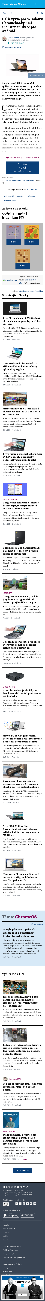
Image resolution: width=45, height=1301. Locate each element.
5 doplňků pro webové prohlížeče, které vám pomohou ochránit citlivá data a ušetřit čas (21, 645)
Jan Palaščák (15, 1079)
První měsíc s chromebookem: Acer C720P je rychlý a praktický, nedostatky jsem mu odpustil (22, 457)
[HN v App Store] (27, 1215)
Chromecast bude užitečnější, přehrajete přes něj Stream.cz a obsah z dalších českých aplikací (21, 784)
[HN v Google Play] (11, 1215)
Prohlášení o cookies (10, 1250)
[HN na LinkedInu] (27, 1203)
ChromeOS (26, 917)
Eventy (5, 1268)
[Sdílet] (37, 13)
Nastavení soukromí (10, 1254)
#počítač (20, 196)
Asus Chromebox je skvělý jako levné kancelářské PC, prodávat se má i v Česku (22, 694)
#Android (31, 196)
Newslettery (7, 1271)
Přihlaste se (32, 190)
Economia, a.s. (18, 1190)
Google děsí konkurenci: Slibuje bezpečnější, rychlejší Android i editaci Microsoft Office (21, 506)
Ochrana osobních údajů (12, 1246)
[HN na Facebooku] (20, 1203)
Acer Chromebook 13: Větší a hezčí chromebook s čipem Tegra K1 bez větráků (22, 321)
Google (37, 75)
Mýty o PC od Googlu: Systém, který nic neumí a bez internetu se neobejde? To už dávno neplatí (22, 739)
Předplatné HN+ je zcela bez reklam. (31, 291)
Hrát (13, 242)
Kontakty (6, 1225)
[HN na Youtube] (34, 1203)
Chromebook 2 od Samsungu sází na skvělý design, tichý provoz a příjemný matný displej (21, 551)
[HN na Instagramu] (24, 1203)
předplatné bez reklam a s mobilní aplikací (19, 180)
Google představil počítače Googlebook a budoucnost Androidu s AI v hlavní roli (19, 933)
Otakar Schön (13, 37)
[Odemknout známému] (42, 13)
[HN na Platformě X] (16, 1203)
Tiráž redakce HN (9, 1229)
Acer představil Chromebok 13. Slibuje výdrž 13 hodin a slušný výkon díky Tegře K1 (20, 367)
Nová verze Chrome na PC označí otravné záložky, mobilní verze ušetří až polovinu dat (21, 878)
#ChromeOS (9, 196)
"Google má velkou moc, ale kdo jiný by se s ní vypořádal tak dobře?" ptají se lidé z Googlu (20, 600)
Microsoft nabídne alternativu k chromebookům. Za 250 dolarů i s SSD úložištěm (21, 412)
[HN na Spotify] (31, 1203)
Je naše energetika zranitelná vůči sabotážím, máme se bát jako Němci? (22, 1087)
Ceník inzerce (7, 1240)
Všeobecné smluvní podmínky (14, 1257)
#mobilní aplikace (11, 201)
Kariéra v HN (7, 1236)
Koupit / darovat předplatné (13, 1264)
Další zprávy (22, 1170)
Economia (6, 1232)
